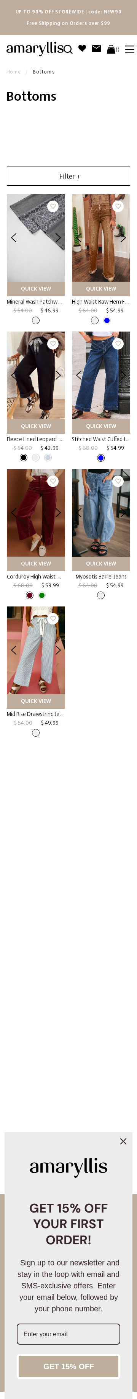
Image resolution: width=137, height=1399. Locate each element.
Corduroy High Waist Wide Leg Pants (50, 577)
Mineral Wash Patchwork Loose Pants (51, 302)
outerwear (22, 876)
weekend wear (98, 1117)
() (117, 49)
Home (13, 72)
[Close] (123, 1141)
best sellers (42, 1117)
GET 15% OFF (68, 1366)
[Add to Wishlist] (53, 206)
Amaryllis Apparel (43, 1054)
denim (40, 821)
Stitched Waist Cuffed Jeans (104, 439)
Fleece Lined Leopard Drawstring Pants (53, 439)
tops (87, 869)
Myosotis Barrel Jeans (101, 577)
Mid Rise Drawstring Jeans (37, 714)
